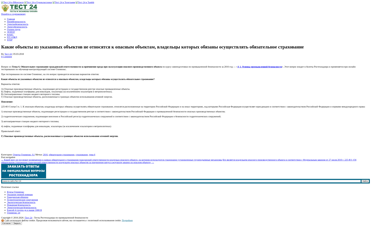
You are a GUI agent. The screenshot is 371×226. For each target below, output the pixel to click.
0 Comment (6, 56)
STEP (9, 40)
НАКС (10, 34)
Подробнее (127, 220)
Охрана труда (13, 29)
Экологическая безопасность (21, 202)
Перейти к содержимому (13, 14)
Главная (11, 19)
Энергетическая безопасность (21, 207)
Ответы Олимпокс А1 (24, 154)
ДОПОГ (11, 32)
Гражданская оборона (17, 197)
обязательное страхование (61, 154)
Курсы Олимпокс (15, 192)
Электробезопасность (17, 24)
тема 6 (92, 154)
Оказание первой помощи (20, 194)
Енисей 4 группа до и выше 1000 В (24, 210)
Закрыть (17, 223)
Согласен (6, 223)
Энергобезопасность (17, 27)
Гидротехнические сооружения (22, 200)
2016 (45, 154)
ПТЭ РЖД (12, 37)
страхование (82, 154)
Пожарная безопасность (19, 205)
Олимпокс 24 (13, 213)
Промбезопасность (16, 21)
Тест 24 (8, 54)
